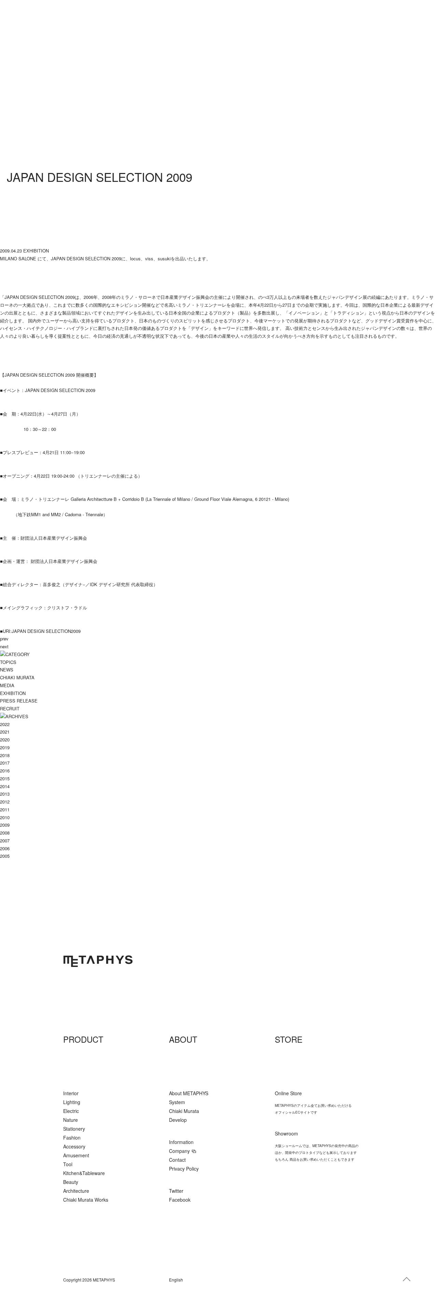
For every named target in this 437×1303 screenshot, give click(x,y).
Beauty (70, 1181)
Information (181, 1142)
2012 (5, 801)
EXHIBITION (13, 693)
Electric (71, 1110)
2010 (5, 817)
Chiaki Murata (184, 1110)
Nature (70, 1119)
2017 (5, 762)
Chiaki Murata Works (85, 1199)
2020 (5, 739)
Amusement (76, 1155)
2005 (5, 856)
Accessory (74, 1146)
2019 (5, 747)
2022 (5, 724)
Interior (71, 1093)
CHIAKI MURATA (17, 677)
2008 (5, 832)
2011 (5, 809)
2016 (5, 770)
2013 (5, 794)
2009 (5, 825)
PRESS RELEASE (19, 700)
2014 (5, 786)
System (177, 1102)
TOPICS (8, 662)
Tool (67, 1164)
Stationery (74, 1128)
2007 (5, 840)
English (176, 1280)
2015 (5, 778)
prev (4, 638)
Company (179, 1150)
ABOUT (183, 1039)
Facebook (180, 1199)
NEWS (6, 669)
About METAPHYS (188, 1093)
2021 (5, 731)
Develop (178, 1119)
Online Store (288, 1093)
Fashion (72, 1137)
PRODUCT (83, 1039)
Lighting (71, 1102)
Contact (177, 1159)
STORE (288, 1039)
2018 (5, 755)
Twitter (176, 1190)
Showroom (286, 1133)
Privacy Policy (184, 1168)
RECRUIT (9, 708)
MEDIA (7, 685)
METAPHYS (98, 961)
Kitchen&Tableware (84, 1173)
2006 (5, 848)
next (4, 646)
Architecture (76, 1190)
